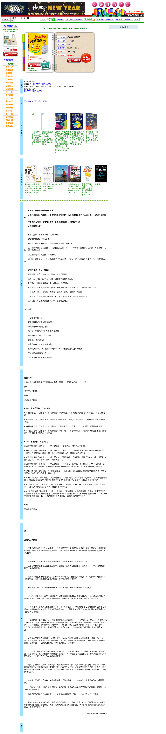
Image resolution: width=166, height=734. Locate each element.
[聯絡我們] (128, 20)
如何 (68, 44)
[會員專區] (78, 20)
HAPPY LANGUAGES (42, 84)
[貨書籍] (88, 20)
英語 (35, 101)
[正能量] (101, 173)
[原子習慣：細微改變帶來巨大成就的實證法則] (49, 173)
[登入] (43, 20)
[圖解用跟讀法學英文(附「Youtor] (48, 121)
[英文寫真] (61, 173)
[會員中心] (115, 7)
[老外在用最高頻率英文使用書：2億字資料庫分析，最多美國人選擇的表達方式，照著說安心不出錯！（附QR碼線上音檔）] (77, 121)
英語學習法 (43, 101)
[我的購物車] (101, 7)
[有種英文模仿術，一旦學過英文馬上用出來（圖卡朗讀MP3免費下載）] (37, 121)
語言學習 (28, 101)
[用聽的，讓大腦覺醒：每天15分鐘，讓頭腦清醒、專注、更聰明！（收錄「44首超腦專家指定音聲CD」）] (33, 173)
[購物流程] (100, 20)
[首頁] (128, 7)
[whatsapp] (53, 20)
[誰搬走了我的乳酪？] (88, 173)
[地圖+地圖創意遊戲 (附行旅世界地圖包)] (10, 40)
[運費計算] (109, 20)
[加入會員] (108, 7)
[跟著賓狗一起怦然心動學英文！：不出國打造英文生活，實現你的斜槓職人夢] (92, 121)
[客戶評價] (49, 20)
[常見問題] (121, 7)
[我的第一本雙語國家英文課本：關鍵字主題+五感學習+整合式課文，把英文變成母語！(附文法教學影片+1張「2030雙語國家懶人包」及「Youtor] (62, 121)
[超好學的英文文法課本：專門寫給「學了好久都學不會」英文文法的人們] (74, 173)
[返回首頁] (137, 20)
